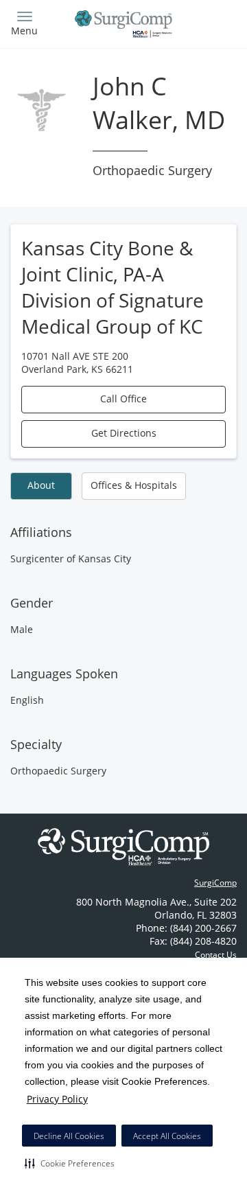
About (41, 485)
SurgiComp (215, 882)
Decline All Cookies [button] (69, 1136)
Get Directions (123, 432)
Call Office (123, 398)
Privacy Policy (57, 1098)
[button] (69, 1163)
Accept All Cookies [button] (167, 1136)
